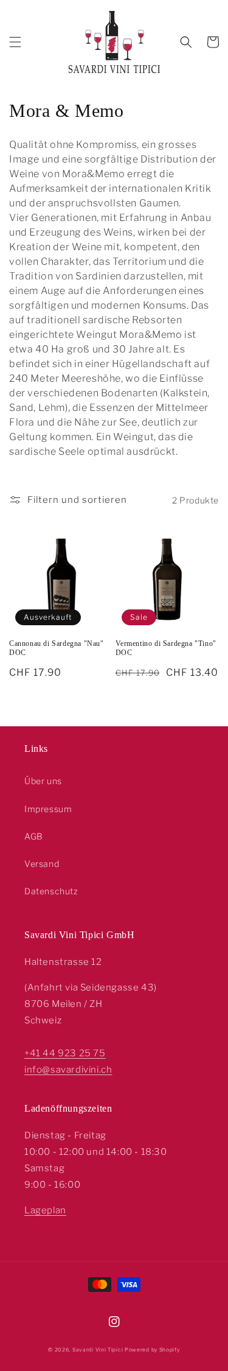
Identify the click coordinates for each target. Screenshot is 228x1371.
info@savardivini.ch (68, 1069)
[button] (15, 42)
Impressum (48, 809)
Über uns (43, 781)
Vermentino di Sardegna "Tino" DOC (166, 648)
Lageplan (45, 1210)
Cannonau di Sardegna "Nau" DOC (56, 648)
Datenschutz (51, 891)
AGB (33, 836)
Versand (41, 863)
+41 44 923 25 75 (65, 1053)
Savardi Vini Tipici (97, 1350)
